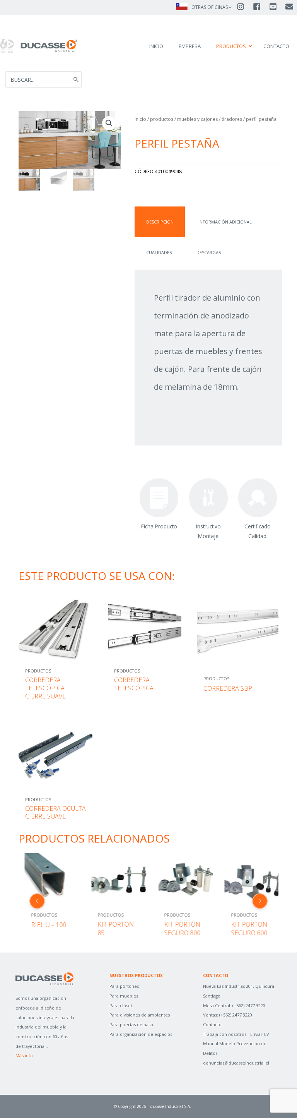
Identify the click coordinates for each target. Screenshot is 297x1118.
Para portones (124, 986)
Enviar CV (259, 1034)
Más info (24, 1055)
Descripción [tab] (160, 222)
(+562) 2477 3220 (248, 1005)
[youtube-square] (276, 6)
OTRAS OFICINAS (209, 7)
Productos (161, 119)
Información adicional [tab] (225, 222)
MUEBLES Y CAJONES (197, 119)
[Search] (76, 79)
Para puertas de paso (131, 1024)
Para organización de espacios (140, 1034)
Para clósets (121, 1005)
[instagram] (244, 6)
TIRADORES (232, 119)
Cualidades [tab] (159, 252)
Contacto (212, 1024)
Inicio (140, 119)
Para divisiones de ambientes (139, 1015)
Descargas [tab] (208, 252)
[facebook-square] (260, 6)
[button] (109, 123)
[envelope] (289, 6)
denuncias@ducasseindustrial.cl (236, 1063)
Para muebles (123, 996)
